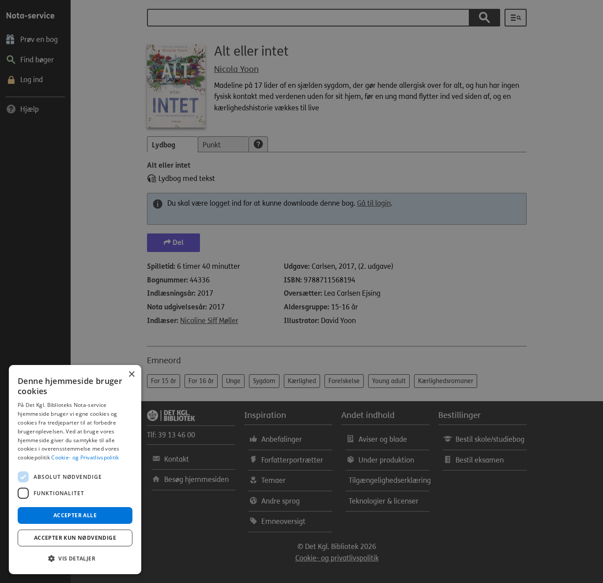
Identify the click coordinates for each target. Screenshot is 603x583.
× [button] (131, 374)
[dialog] (75, 469)
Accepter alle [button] (75, 515)
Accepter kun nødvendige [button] (75, 538)
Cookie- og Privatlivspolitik (85, 457)
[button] (75, 558)
